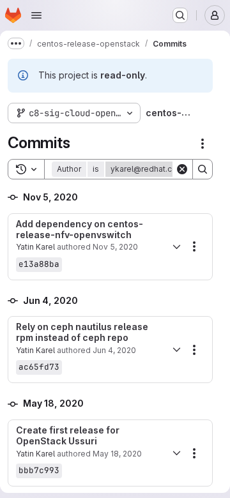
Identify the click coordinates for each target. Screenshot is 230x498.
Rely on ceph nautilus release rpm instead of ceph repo (82, 332)
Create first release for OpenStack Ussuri (67, 435)
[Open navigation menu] (36, 15)
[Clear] (182, 169)
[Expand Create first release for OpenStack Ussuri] (176, 453)
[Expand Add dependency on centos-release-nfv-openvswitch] (176, 246)
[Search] (202, 169)
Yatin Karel (35, 247)
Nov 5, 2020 (115, 247)
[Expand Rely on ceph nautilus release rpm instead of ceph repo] (176, 350)
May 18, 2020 (117, 453)
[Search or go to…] (180, 15)
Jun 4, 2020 (114, 350)
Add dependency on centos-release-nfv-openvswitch (79, 229)
